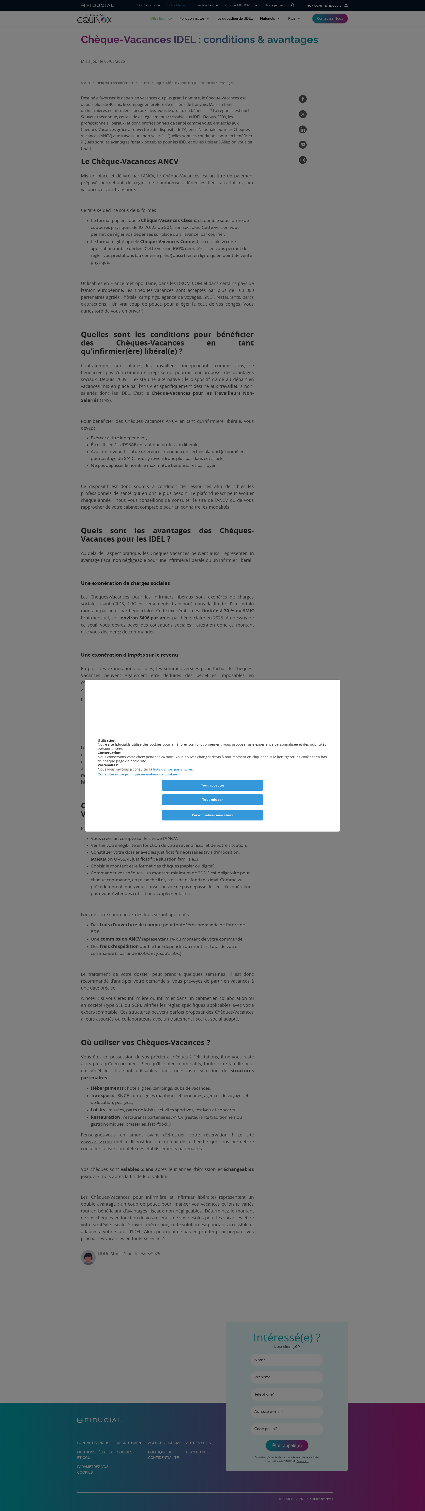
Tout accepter (212, 785)
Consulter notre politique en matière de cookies (138, 774)
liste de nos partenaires (173, 769)
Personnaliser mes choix (212, 815)
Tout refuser (212, 800)
